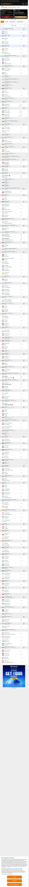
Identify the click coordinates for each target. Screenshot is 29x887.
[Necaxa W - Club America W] (14, 383)
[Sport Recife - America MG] (14, 115)
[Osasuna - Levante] (14, 49)
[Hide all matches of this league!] (27, 29)
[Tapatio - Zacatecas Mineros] (14, 377)
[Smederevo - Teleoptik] (14, 517)
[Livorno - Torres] (14, 307)
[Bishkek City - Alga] (14, 344)
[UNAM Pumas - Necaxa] (14, 370)
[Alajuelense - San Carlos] (14, 163)
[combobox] (14, 26)
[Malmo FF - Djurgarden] (14, 551)
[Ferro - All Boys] (14, 73)
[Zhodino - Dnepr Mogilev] (14, 95)
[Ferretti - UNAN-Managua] (14, 404)
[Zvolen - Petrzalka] (14, 527)
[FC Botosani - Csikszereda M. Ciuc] (14, 469)
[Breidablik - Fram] (14, 246)
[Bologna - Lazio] (14, 39)
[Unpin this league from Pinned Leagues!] (12, 29)
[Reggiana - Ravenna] (14, 310)
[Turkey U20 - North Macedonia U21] (14, 661)
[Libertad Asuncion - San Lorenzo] (14, 427)
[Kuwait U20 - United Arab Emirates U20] (14, 633)
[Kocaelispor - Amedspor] (14, 584)
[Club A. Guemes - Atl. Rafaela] (14, 69)
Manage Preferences (14, 884)
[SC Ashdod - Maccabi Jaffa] (14, 293)
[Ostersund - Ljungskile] (14, 557)
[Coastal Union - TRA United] (14, 577)
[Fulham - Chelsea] (14, 32)
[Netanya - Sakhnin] (14, 280)
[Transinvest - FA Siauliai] (14, 357)
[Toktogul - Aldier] (14, 347)
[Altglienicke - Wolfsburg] (14, 205)
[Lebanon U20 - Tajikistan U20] (14, 637)
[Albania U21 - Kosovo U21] (14, 654)
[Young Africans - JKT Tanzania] (14, 574)
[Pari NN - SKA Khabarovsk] (14, 497)
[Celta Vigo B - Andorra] (14, 534)
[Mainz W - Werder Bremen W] (14, 222)
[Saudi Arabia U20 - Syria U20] (14, 644)
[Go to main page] (7, 4)
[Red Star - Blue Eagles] (14, 544)
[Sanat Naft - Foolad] (14, 273)
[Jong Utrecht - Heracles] (14, 397)
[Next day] (26, 26)
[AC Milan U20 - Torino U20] (14, 334)
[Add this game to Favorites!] (1, 32)
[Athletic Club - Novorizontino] (14, 111)
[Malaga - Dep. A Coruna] (14, 53)
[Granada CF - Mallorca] (14, 537)
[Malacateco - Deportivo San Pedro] (14, 239)
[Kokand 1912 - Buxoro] (14, 627)
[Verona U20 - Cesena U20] (14, 331)
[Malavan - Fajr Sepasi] (14, 262)
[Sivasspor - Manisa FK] (14, 591)
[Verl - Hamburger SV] (14, 208)
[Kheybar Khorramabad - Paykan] (14, 259)
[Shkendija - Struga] (14, 414)
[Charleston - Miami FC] (14, 610)
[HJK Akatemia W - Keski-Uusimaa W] (14, 192)
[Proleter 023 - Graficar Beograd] (14, 513)
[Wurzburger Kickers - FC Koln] (14, 212)
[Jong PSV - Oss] (14, 394)
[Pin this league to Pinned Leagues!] (17, 56)
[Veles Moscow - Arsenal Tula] (14, 493)
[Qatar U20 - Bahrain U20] (14, 640)
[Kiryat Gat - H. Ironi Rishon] (14, 286)
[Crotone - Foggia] (14, 320)
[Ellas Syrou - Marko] (14, 229)
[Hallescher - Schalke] (14, 216)
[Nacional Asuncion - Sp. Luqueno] (14, 424)
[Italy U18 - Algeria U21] (14, 658)
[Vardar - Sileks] (14, 410)
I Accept (14, 877)
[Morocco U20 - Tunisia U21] (14, 651)
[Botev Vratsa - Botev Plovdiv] (14, 128)
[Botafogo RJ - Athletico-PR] (14, 105)
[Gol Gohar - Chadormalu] (14, 270)
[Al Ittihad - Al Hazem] (14, 507)
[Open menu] (26, 4)
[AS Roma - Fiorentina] (14, 42)
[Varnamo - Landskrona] (14, 561)
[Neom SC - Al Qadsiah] (14, 503)
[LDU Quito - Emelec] (14, 176)
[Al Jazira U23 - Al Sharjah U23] (14, 600)
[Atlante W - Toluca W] (14, 387)
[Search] (23, 4)
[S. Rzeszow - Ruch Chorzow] (14, 440)
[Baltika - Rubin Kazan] (14, 479)
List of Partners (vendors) (6, 874)
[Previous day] (2, 26)
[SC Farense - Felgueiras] (14, 453)
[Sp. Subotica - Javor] (14, 521)
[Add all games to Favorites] (1, 29)
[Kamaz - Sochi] (14, 486)
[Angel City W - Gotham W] (14, 620)
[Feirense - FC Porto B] (14, 456)
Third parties (9, 867)
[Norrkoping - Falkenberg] (14, 564)
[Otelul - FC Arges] (14, 473)
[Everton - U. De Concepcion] (14, 141)
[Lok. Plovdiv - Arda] (14, 131)
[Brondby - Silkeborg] (14, 169)
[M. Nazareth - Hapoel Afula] (14, 290)
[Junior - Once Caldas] (14, 150)
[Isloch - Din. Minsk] (14, 92)
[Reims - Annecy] (14, 198)
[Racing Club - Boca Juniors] (14, 59)
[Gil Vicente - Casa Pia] (14, 446)
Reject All (14, 880)
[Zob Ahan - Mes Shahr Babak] (14, 266)
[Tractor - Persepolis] (14, 255)
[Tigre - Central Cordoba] (14, 63)
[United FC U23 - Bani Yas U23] (14, 604)
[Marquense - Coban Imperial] (14, 235)
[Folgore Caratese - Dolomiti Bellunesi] (14, 300)
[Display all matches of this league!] (27, 76)
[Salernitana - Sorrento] (14, 324)
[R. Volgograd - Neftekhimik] (14, 489)
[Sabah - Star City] (14, 364)
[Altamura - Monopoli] (14, 317)
